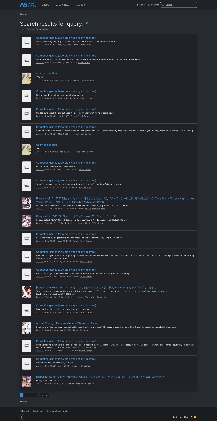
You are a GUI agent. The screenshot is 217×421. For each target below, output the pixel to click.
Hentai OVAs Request (95, 223)
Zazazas (30, 29)
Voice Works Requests (95, 208)
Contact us (177, 417)
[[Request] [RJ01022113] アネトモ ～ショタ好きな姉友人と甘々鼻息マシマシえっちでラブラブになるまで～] (26, 292)
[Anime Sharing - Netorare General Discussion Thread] (26, 328)
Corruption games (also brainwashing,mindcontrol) (66, 37)
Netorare (84, 330)
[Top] (191, 417)
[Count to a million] (26, 78)
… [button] (33, 395)
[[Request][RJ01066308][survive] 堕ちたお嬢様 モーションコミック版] (26, 221)
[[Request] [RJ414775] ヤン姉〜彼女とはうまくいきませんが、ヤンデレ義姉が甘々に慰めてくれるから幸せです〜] (26, 381)
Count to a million (46, 73)
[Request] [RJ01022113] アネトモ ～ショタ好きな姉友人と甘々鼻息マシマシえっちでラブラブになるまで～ (97, 287)
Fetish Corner (86, 45)
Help (186, 417)
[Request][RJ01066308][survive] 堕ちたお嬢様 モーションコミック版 (76, 216)
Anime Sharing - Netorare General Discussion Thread (67, 323)
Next (43, 395)
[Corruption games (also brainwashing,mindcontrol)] (26, 42)
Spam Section (87, 80)
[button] (52, 4)
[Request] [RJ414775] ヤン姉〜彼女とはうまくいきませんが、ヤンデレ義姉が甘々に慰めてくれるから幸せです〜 (101, 376)
